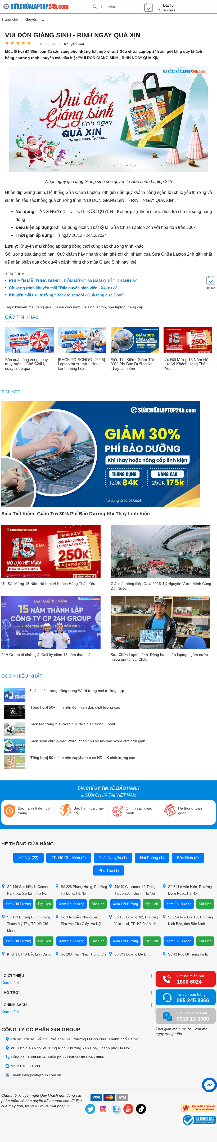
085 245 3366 (193, 1000)
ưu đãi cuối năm (66, 307)
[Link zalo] (116, 1110)
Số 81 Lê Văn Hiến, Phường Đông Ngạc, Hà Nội (190, 890)
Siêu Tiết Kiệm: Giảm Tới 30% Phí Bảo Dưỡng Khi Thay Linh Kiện (132, 364)
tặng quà (44, 307)
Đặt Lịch (44, 904)
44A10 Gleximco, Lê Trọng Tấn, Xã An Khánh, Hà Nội (134, 890)
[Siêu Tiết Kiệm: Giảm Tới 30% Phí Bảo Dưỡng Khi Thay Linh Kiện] (135, 340)
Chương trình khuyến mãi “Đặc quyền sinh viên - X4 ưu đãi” (65, 288)
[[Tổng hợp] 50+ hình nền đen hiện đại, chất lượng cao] (14, 712)
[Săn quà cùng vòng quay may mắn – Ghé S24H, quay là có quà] (29, 340)
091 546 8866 (92, 1057)
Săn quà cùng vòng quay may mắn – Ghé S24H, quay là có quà (26, 364)
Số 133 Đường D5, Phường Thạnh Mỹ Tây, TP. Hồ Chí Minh (28, 923)
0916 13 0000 (193, 1018)
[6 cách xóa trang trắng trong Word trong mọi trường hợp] (14, 695)
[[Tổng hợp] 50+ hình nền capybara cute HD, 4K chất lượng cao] (14, 762)
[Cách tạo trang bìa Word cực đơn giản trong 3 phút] (14, 729)
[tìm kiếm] (95, 7)
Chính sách (15, 1005)
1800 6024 (189, 981)
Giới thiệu (14, 976)
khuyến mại (24, 307)
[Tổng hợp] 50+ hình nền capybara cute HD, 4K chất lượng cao (82, 758)
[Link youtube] (128, 1110)
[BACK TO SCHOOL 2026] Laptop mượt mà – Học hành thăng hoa (81, 364)
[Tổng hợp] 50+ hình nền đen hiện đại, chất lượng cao (74, 707)
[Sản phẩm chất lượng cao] (198, 1108)
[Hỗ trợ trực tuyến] (209, 1085)
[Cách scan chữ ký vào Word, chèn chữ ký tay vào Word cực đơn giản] (14, 746)
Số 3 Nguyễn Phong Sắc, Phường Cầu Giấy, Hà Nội (81, 920)
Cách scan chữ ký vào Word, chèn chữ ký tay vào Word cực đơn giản (87, 741)
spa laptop (116, 307)
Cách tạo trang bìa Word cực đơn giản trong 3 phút (72, 724)
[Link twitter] (90, 1110)
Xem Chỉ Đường (18, 904)
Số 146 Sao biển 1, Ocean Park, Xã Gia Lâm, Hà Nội (27, 890)
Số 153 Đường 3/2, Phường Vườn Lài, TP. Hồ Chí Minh (136, 920)
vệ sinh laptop (94, 307)
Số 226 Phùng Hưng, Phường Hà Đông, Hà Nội (84, 890)
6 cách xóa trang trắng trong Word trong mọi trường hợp (76, 690)
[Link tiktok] (141, 1110)
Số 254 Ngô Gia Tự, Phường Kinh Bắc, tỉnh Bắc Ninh (190, 920)
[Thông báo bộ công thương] (198, 1120)
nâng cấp (135, 307)
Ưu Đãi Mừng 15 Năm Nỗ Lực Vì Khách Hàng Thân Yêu (186, 364)
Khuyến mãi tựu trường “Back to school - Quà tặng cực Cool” (66, 295)
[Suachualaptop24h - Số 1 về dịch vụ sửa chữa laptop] (47, 6)
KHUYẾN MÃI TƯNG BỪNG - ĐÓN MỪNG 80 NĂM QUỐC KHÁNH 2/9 (73, 281)
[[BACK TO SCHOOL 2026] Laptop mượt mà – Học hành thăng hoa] (82, 340)
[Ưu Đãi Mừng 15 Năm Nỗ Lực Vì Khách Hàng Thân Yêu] (188, 340)
